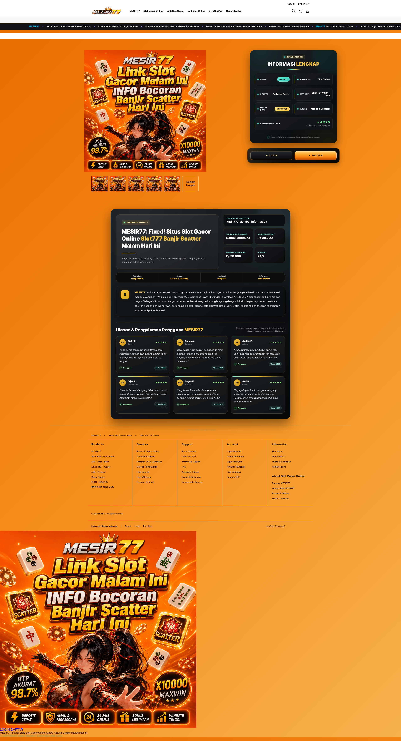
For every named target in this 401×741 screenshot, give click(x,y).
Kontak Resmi (279, 466)
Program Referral (145, 482)
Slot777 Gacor (98, 472)
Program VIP (233, 477)
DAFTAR (315, 155)
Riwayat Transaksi (236, 466)
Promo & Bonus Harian (148, 451)
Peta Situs (147, 526)
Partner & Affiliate (280, 493)
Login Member (234, 451)
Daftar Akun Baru (235, 456)
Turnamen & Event (146, 456)
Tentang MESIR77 (281, 483)
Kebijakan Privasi (190, 472)
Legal (137, 526)
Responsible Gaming (192, 482)
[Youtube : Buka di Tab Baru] (308, 526)
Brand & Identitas (280, 498)
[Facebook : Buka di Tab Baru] (289, 526)
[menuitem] (135, 11)
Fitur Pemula (278, 456)
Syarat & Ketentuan (191, 477)
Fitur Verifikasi (234, 472)
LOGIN (271, 155)
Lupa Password (234, 461)
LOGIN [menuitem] (291, 4)
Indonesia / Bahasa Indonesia (104, 526)
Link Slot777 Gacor (100, 466)
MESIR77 (140, 292)
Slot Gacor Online (100, 461)
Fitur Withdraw (144, 477)
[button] (300, 11)
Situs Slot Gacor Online (103, 456)
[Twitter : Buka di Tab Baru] (295, 526)
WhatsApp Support (191, 461)
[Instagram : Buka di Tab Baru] (301, 526)
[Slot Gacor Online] (106, 10)
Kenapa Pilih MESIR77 (283, 488)
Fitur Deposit (143, 472)
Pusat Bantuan (189, 451)
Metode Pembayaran (147, 466)
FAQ (184, 466)
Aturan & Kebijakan (281, 461)
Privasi (128, 526)
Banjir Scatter (98, 477)
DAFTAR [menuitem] (302, 4)
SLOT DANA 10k (99, 482)
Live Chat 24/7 (189, 456)
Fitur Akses (277, 451)
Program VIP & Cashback (149, 461)
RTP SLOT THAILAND (102, 487)
